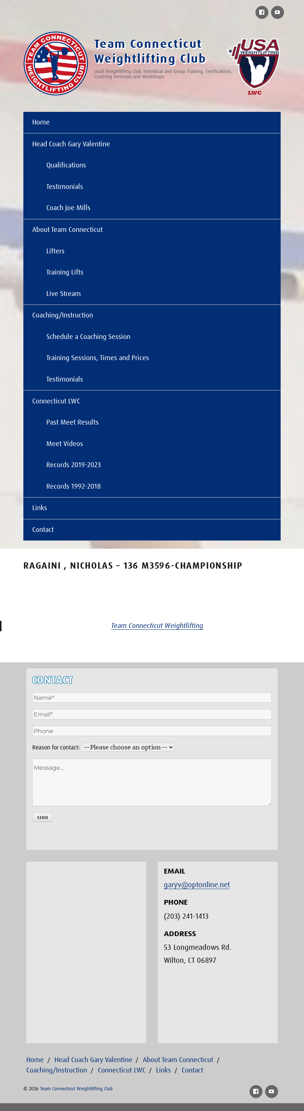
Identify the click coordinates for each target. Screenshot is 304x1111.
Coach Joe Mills (68, 208)
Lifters (55, 251)
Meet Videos (64, 444)
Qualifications (66, 165)
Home (41, 122)
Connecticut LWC (56, 401)
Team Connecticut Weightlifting (157, 625)
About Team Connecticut (67, 229)
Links (39, 508)
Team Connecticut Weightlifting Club (76, 1089)
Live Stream (63, 293)
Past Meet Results (72, 422)
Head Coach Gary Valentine (71, 144)
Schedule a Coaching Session (88, 336)
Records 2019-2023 (73, 465)
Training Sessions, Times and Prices (97, 358)
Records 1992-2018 (73, 486)
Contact (43, 529)
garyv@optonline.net (197, 885)
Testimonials (64, 186)
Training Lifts (64, 272)
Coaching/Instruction (62, 315)
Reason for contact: (56, 748)
